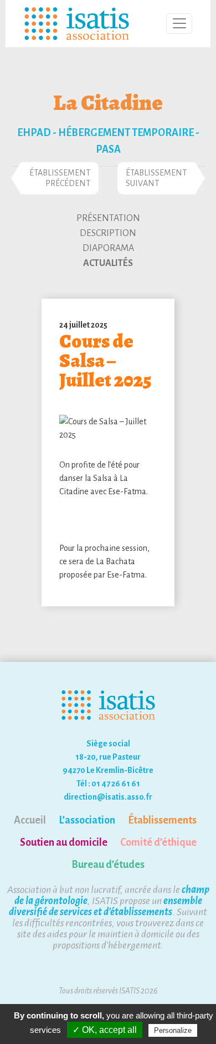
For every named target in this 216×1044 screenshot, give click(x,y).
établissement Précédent (59, 178)
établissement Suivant (156, 178)
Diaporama (108, 248)
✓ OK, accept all (105, 1030)
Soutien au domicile (63, 842)
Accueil (30, 820)
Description (108, 233)
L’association (87, 820)
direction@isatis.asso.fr (108, 796)
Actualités (108, 263)
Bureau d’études (108, 864)
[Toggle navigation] (179, 23)
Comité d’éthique (158, 842)
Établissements (162, 820)
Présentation (108, 218)
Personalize (173, 1030)
